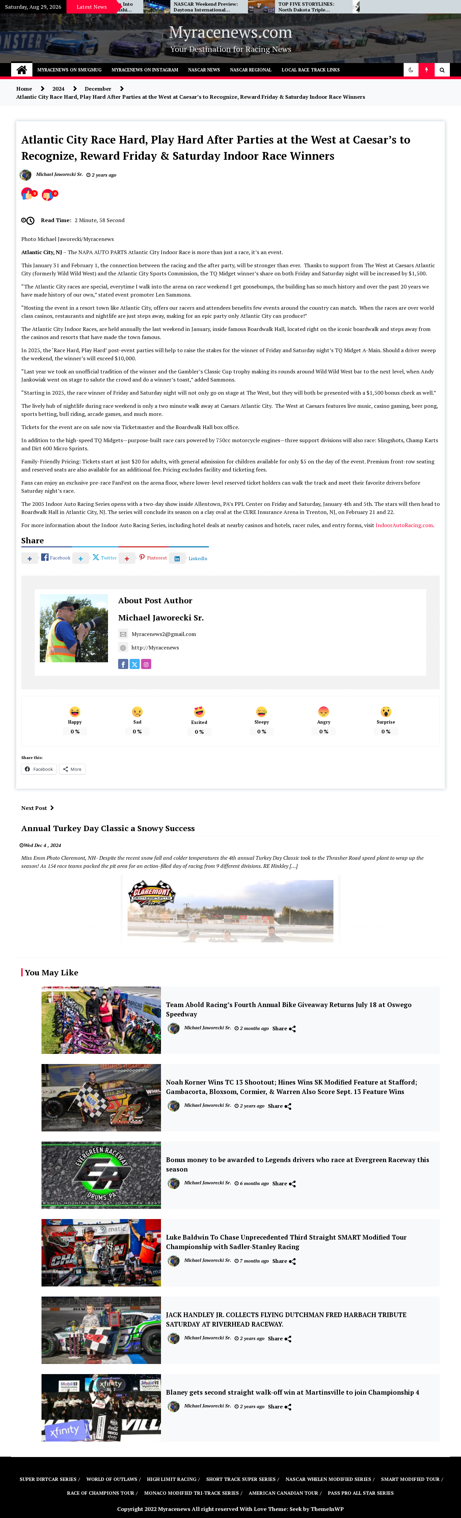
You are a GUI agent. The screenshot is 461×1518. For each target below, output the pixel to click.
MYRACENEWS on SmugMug (69, 70)
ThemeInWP (327, 1509)
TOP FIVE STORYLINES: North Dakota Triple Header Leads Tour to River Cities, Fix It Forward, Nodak (263, 7)
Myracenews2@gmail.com (164, 634)
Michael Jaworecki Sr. (161, 617)
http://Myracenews (155, 647)
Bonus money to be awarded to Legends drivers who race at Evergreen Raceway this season (297, 1164)
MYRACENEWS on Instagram (145, 70)
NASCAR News (204, 70)
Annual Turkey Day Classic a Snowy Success (108, 828)
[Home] (21, 70)
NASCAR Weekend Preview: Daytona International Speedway (159, 7)
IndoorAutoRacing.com (404, 525)
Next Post (34, 808)
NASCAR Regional (251, 70)
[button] (411, 70)
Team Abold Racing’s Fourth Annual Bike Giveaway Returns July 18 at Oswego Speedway (289, 1009)
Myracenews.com (230, 31)
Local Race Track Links (311, 70)
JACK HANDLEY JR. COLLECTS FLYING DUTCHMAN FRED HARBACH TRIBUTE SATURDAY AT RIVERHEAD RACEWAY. (286, 1319)
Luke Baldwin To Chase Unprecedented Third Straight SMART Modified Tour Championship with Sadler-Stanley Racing (286, 1242)
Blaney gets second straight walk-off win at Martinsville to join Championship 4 (292, 1392)
